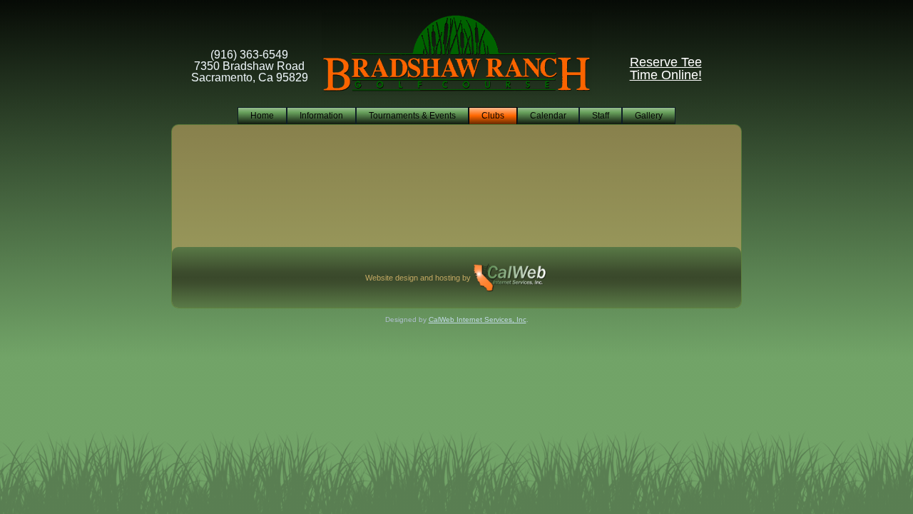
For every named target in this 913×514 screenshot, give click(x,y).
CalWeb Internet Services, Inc (477, 319)
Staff (600, 116)
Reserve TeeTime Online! (666, 68)
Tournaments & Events (412, 116)
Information (321, 116)
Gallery (649, 116)
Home (262, 116)
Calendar (548, 116)
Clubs (492, 116)
